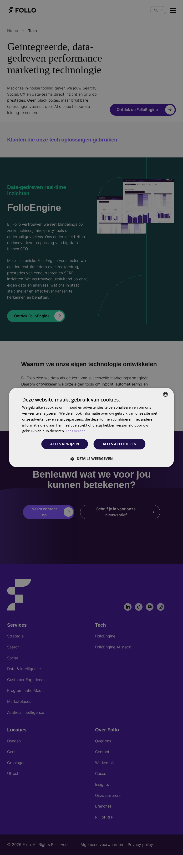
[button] (91, 458)
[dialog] (91, 427)
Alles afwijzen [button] (64, 444)
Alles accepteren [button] (119, 444)
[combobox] (165, 394)
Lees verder (75, 430)
